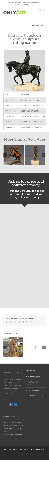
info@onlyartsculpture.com (13, 434)
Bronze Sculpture (34, 377)
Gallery (26, 346)
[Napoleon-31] (26, 155)
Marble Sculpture (34, 390)
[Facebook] (11, 404)
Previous (35, 25)
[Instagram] (15, 404)
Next (42, 25)
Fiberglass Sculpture (35, 395)
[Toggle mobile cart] (40, 10)
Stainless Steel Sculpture (33, 383)
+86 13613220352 (15, 428)
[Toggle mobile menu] (44, 10)
